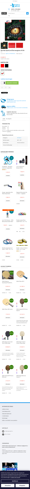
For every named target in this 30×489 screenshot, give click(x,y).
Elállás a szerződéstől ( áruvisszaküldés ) (9, 420)
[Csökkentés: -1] (4, 83)
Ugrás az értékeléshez (10, 53)
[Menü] (4, 13)
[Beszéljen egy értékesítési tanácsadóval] (5, 87)
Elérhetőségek (4, 418)
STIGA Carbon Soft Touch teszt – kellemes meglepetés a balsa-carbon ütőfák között (15, 446)
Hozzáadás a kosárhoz (12, 82)
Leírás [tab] (4, 118)
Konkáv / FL (18, 292)
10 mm (17, 260)
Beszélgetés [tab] (9, 118)
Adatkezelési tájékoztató (6, 413)
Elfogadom (22, 485)
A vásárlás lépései (5, 416)
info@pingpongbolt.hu (9, 431)
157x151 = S (4, 292)
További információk (15, 477)
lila (19, 231)
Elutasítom (8, 485)
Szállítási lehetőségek (6, 79)
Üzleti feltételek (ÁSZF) (6, 411)
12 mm (3, 260)
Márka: (19, 53)
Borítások (19, 138)
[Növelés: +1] (4, 82)
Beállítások (15, 481)
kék (17, 231)
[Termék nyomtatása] (2, 87)
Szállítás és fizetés (5, 409)
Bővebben (22, 200)
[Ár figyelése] (9, 87)
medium (18, 203)
